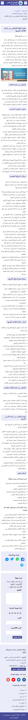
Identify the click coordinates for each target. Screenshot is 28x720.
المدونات (21, 693)
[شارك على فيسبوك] (22, 560)
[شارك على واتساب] (17, 559)
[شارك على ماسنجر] (7, 560)
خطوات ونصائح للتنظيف (19, 13)
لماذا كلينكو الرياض (18, 700)
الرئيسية (24, 11)
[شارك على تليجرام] (21, 565)
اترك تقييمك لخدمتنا (15, 608)
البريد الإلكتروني (15, 628)
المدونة (17, 11)
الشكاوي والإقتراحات (17, 706)
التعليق (18, 590)
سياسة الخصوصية (18, 709)
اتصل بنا (21, 703)
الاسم (19, 618)
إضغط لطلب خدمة (18, 669)
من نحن (21, 696)
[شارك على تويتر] (12, 559)
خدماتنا (22, 690)
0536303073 (13, 666)
